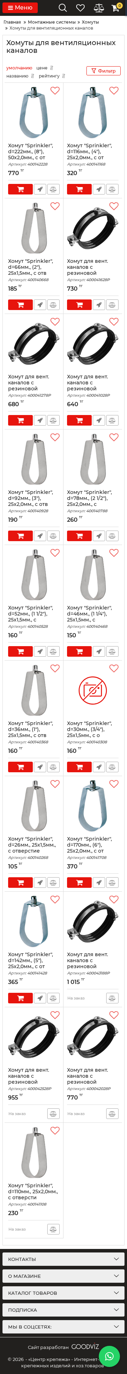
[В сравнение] (53, 189)
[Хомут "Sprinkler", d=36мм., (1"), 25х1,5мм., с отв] (34, 690)
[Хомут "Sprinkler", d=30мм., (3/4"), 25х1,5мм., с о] (93, 690)
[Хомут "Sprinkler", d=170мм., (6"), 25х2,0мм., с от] (93, 806)
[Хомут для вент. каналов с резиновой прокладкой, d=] (93, 228)
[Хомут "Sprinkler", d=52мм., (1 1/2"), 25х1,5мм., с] (34, 575)
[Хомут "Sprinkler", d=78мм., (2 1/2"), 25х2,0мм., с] (93, 459)
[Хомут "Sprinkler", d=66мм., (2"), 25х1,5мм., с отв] (34, 228)
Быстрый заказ (40, 189)
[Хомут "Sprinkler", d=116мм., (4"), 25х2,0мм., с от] (93, 112)
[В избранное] (55, 90)
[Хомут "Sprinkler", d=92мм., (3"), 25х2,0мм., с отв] (34, 459)
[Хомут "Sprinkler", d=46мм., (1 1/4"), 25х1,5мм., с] (93, 575)
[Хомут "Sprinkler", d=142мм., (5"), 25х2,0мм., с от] (34, 921)
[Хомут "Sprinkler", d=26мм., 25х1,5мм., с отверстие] (34, 806)
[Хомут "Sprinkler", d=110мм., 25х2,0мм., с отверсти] (34, 1152)
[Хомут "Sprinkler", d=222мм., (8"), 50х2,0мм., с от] (34, 112)
